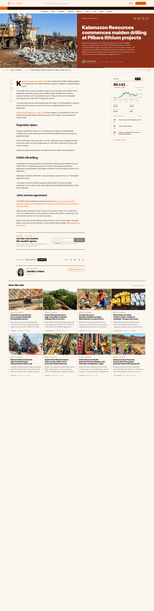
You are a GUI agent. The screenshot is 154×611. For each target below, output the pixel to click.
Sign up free (141, 3)
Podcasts (109, 11)
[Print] (11, 83)
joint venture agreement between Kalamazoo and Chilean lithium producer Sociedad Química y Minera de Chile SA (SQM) (47, 203)
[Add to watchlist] (142, 79)
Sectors (78, 11)
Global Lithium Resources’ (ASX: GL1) (30, 113)
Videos (101, 11)
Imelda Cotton (91, 61)
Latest (53, 11)
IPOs (94, 11)
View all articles (75, 269)
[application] (128, 95)
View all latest (138, 285)
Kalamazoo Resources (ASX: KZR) (34, 81)
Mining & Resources (30, 259)
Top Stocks (61, 11)
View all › (141, 115)
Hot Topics (45, 11)
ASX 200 (70, 11)
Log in (131, 3)
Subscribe (79, 240)
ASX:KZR (43, 259)
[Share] (11, 80)
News (7, 70)
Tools (87, 11)
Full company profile (119, 140)
